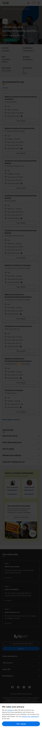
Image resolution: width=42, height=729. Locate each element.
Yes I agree (21, 724)
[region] (21, 716)
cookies (10, 710)
